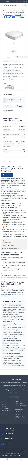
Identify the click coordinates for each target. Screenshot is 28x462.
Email (19, 1)
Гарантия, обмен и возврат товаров (19, 408)
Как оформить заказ (19, 417)
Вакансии (17, 419)
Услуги (2, 418)
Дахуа (11, 185)
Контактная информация (7, 402)
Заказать (21, 106)
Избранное (3, 404)
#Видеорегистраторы (6, 161)
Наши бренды (4, 414)
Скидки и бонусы (19, 416)
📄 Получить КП (7, 174)
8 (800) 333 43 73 (9, 428)
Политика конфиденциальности (13, 453)
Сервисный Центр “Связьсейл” (5, 411)
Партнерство (18, 401)
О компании (4, 416)
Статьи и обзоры (5, 408)
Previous (5, 35)
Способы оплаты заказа (20, 405)
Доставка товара (19, 403)
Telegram (25, 1)
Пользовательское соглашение (9, 455)
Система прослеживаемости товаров (19, 413)
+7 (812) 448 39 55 (9, 433)
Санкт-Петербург (7, 1)
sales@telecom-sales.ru (7, 294)
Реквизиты (3, 406)
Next (22, 35)
